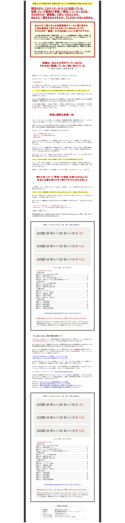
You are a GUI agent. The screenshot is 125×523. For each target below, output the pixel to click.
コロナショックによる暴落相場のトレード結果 (54, 382)
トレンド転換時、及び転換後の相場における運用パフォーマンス (59, 387)
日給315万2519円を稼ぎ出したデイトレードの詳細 (55, 383)
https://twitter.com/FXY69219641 (64, 371)
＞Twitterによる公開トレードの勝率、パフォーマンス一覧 (49, 356)
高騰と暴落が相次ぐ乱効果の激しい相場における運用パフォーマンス (61, 385)
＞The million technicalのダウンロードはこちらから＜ (63, 313)
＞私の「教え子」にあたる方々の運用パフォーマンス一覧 (49, 358)
